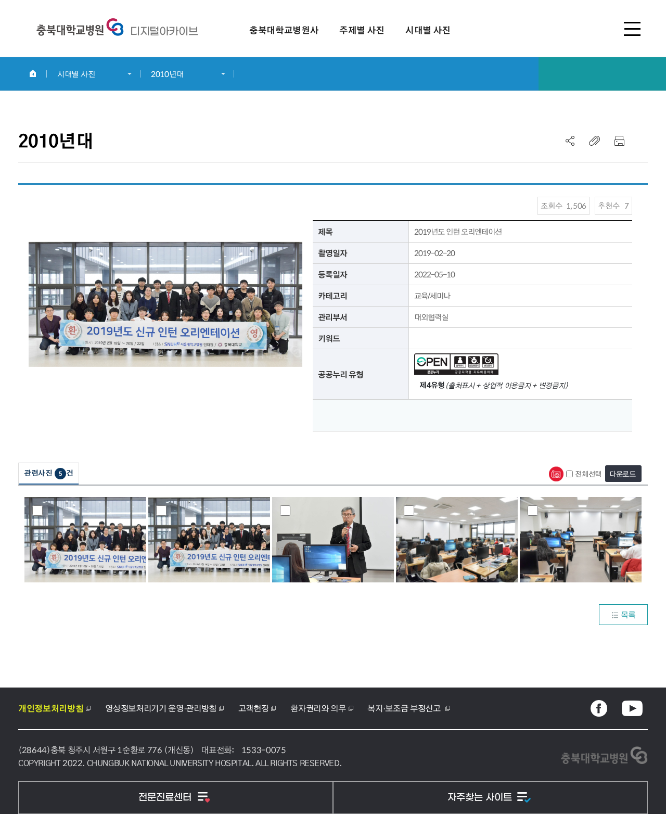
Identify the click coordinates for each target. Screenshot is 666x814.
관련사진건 (48, 472)
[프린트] (619, 140)
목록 (628, 614)
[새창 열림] (598, 708)
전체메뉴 (632, 28)
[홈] (32, 73)
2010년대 (167, 74)
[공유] (570, 140)
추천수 (613, 205)
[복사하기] (594, 140)
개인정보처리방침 (50, 708)
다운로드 (622, 473)
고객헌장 (253, 708)
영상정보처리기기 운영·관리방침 (160, 708)
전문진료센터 (166, 797)
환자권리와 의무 (317, 708)
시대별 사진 (76, 74)
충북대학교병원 (164, 31)
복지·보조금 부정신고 (404, 708)
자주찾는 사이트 (481, 797)
